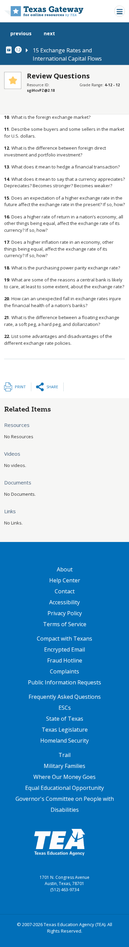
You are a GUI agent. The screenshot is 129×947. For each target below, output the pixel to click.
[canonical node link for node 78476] (10, 50)
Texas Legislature (65, 729)
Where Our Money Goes (64, 777)
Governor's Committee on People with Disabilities (64, 804)
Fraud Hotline (64, 660)
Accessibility (64, 602)
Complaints (64, 671)
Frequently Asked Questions (65, 696)
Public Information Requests (64, 682)
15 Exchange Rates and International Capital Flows (67, 54)
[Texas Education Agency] (59, 842)
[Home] (44, 11)
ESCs (64, 707)
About (65, 569)
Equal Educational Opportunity (64, 788)
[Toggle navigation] (119, 11)
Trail (64, 755)
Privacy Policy (64, 613)
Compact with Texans (64, 638)
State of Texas (64, 718)
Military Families (64, 766)
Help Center (64, 580)
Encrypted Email (64, 649)
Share (52, 386)
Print (20, 386)
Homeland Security (64, 740)
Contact (65, 591)
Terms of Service (64, 624)
